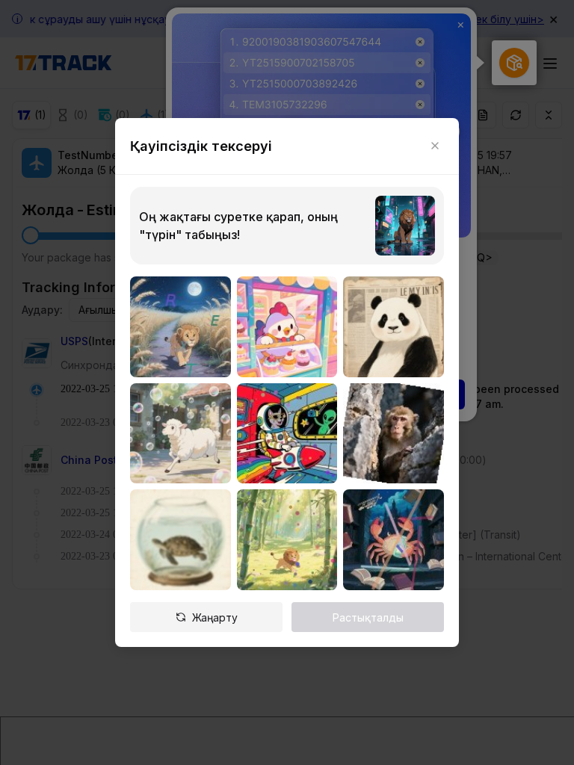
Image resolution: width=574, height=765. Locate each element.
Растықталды (368, 617)
